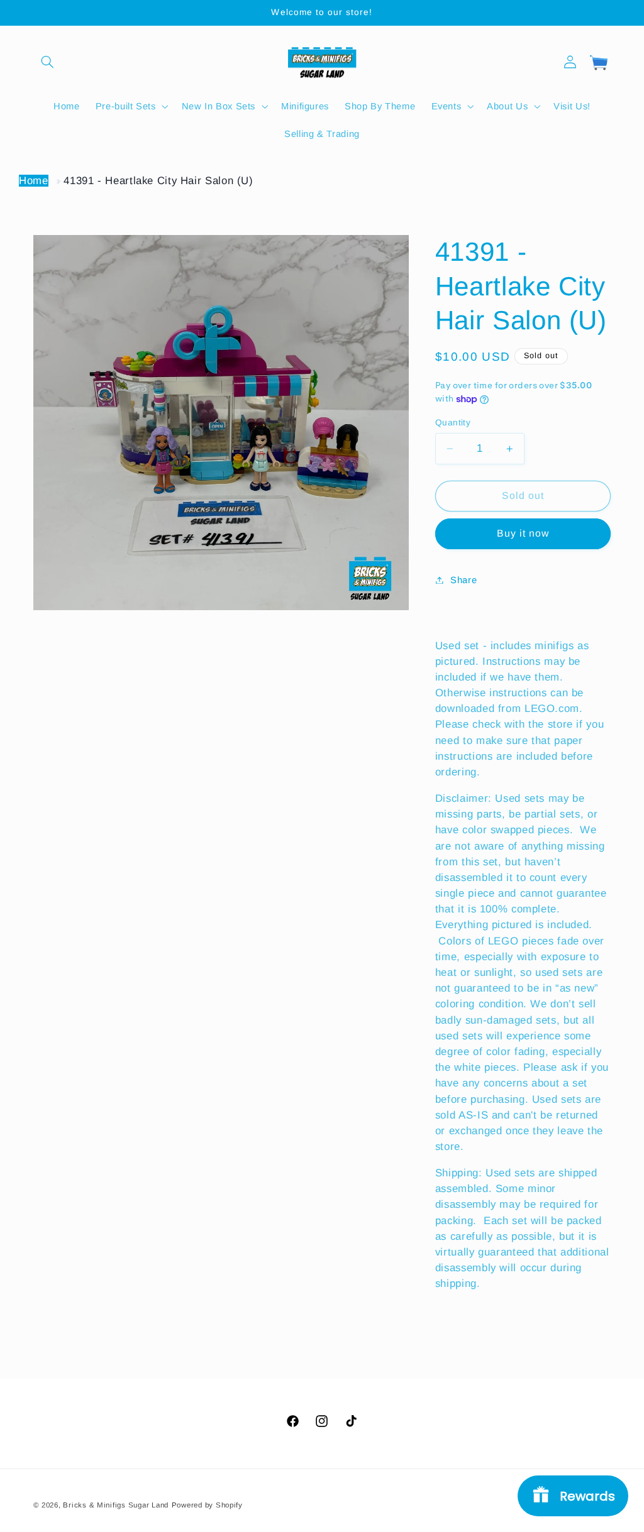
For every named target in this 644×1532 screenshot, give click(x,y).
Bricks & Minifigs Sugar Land (116, 1505)
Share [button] (463, 580)
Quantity (452, 422)
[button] (47, 61)
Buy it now (523, 533)
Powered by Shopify (207, 1505)
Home (33, 181)
